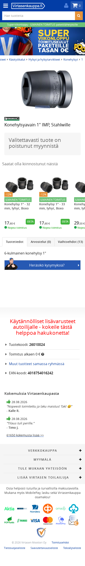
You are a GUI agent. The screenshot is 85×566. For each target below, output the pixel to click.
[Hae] (79, 15)
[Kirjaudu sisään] (65, 5)
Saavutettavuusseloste (44, 548)
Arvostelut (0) (41, 242)
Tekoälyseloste (72, 548)
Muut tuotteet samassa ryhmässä (36, 363)
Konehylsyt (70, 59)
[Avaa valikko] (4, 5)
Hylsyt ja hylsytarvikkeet (44, 59)
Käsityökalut (17, 59)
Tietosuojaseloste (14, 548)
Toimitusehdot (60, 542)
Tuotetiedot (15, 242)
